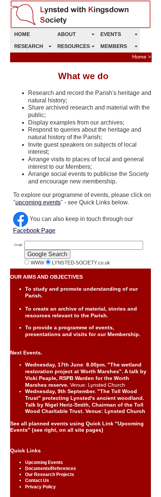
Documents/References (50, 468)
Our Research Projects (49, 474)
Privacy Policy (40, 486)
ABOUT (66, 34)
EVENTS (110, 34)
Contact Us (37, 480)
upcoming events (38, 202)
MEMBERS (113, 46)
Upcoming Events (44, 462)
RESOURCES (73, 46)
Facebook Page (34, 230)
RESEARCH (28, 46)
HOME (22, 34)
